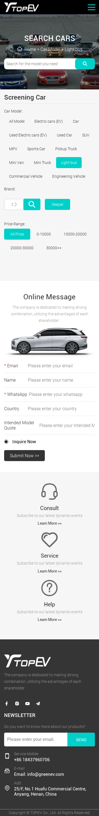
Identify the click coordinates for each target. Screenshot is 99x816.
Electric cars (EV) (48, 121)
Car (76, 121)
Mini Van (16, 162)
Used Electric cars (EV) (28, 135)
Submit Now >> (24, 455)
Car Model (50, 49)
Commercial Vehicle (25, 176)
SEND (81, 740)
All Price (17, 234)
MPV (13, 149)
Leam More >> (50, 523)
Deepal (57, 204)
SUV (85, 135)
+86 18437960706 (32, 759)
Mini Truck (42, 162)
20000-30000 (22, 248)
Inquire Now (24, 441)
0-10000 (44, 234)
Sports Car (36, 149)
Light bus (73, 49)
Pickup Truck (66, 149)
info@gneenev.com (45, 774)
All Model (16, 121)
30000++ (54, 248)
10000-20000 (75, 234)
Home (30, 49)
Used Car (64, 135)
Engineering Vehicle (68, 176)
